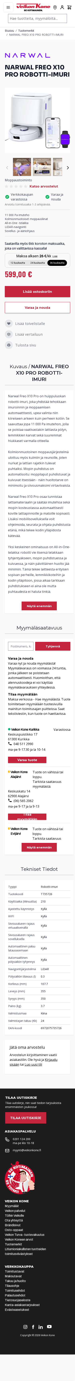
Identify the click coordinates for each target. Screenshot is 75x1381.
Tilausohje (12, 1285)
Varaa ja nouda (37, 308)
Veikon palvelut (15, 1210)
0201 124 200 (21, 1139)
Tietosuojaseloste (17, 1300)
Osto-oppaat (14, 1230)
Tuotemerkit (26, 31)
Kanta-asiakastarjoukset (22, 1305)
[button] (17, 186)
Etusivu (9, 31)
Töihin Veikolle (14, 1215)
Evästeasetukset (17, 1309)
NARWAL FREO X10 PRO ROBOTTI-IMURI (36, 34)
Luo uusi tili (33, 1064)
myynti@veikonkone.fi (27, 1150)
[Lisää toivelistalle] (9, 323)
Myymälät (12, 1206)
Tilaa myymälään (27, 817)
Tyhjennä (53, 646)
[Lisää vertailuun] (9, 334)
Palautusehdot (15, 1295)
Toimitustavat (14, 1271)
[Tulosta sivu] (9, 345)
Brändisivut (13, 1225)
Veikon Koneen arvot (19, 1239)
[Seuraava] (67, 167)
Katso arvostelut (44, 186)
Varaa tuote (27, 760)
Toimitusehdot (15, 1290)
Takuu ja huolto (15, 1281)
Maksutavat (13, 1276)
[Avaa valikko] (8, 7)
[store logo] (33, 7)
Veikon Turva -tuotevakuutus (24, 1234)
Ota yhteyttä (14, 1220)
